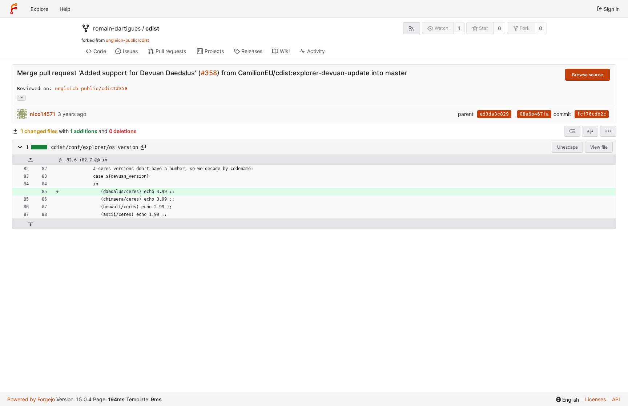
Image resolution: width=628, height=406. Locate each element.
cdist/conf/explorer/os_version (94, 147)
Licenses (595, 399)
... (21, 97)
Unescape (567, 147)
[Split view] (590, 131)
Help (65, 9)
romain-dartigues (117, 28)
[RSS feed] (411, 28)
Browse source (587, 74)
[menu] (608, 131)
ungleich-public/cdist (127, 40)
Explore (39, 9)
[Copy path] (143, 147)
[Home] (14, 8)
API (616, 399)
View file (599, 147)
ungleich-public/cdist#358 (91, 88)
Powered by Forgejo (31, 399)
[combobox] (572, 131)
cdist (152, 28)
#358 (209, 73)
